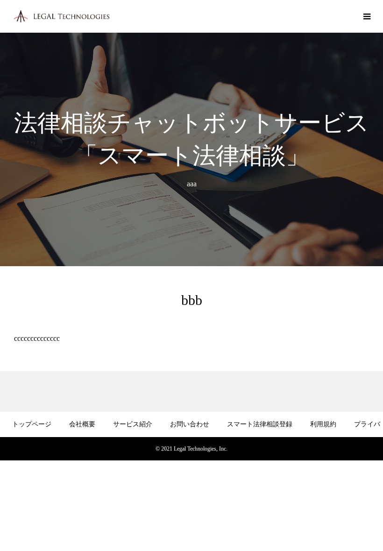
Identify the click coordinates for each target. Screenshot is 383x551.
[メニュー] (366, 16)
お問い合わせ (189, 424)
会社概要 (82, 424)
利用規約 (323, 424)
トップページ (31, 424)
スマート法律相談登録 (259, 424)
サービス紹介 (132, 424)
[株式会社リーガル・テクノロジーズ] (61, 16)
